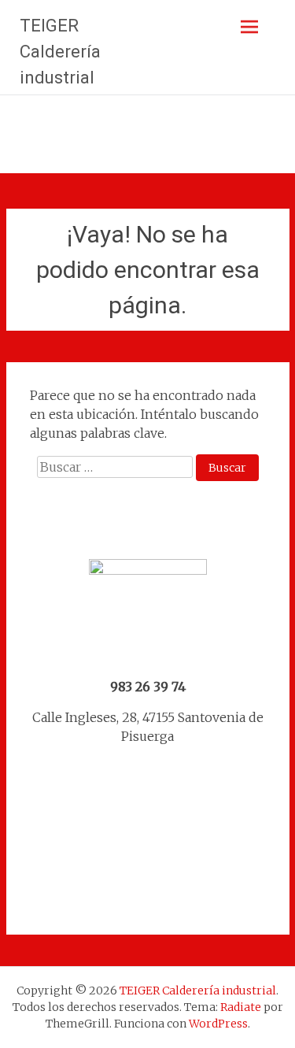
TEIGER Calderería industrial (60, 51)
